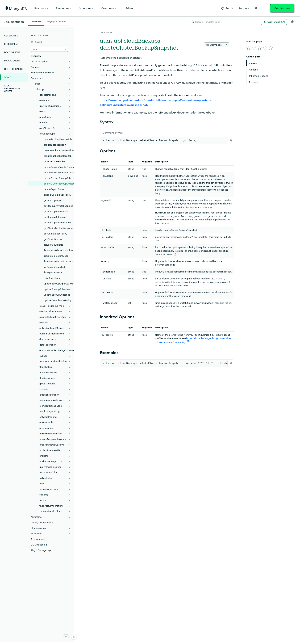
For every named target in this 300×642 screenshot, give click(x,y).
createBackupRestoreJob (58, 155)
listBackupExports (53, 244)
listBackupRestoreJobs (56, 255)
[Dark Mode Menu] (292, 21)
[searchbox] (223, 22)
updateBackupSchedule (57, 289)
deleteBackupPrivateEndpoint (59, 167)
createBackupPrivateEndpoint (59, 150)
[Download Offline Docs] (66, 636)
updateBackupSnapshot (57, 294)
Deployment (11, 44)
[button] (227, 8)
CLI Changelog (39, 544)
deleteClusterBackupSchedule (59, 178)
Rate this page (254, 41)
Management (12, 60)
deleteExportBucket (54, 189)
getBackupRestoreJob (56, 211)
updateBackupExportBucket (59, 283)
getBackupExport (53, 200)
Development (12, 52)
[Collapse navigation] (74, 636)
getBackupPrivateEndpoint (58, 205)
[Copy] (231, 140)
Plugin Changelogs (41, 550)
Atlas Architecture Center (12, 88)
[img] (248, 48)
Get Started (282, 8)
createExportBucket (55, 161)
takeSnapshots (52, 278)
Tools (7, 77)
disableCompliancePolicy (57, 194)
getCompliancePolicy (55, 233)
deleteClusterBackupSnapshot (59, 183)
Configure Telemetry (42, 522)
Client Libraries (13, 69)
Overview (36, 55)
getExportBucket (53, 239)
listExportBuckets (53, 272)
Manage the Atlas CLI (42, 72)
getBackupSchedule (55, 217)
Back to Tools (41, 35)
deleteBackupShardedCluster (59, 172)
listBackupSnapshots (55, 267)
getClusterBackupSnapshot (58, 228)
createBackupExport (55, 144)
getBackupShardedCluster (58, 222)
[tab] (36, 21)
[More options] (226, 44)
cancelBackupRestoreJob (58, 139)
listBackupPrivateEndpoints (58, 250)
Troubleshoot (38, 539)
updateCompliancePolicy (57, 300)
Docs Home (106, 32)
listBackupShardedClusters (58, 261)
